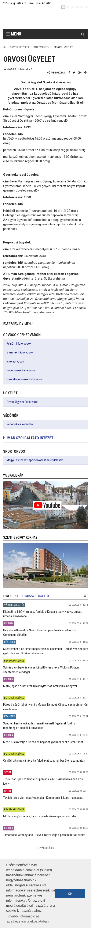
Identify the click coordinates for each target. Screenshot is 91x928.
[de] (77, 7)
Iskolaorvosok (15, 361)
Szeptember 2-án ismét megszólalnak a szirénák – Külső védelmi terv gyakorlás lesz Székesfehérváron (45, 651)
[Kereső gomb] (82, 34)
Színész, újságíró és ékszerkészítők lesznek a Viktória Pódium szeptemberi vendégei (41, 670)
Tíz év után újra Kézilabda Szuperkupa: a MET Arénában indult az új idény (43, 781)
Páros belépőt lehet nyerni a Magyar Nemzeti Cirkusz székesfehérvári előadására (45, 707)
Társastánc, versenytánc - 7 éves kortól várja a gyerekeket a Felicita (44, 835)
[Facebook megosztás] (69, 72)
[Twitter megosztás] (74, 72)
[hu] (63, 7)
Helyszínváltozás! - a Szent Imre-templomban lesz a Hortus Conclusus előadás (39, 632)
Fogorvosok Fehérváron (21, 370)
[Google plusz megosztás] (79, 72)
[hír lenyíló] (85, 596)
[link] (45, 505)
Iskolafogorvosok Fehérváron (25, 379)
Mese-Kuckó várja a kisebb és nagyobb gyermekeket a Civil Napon (43, 742)
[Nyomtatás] (85, 72)
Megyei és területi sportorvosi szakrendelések (35, 460)
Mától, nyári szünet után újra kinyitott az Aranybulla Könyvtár (40, 686)
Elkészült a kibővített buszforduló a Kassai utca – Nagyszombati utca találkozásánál (42, 614)
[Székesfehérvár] (42, 19)
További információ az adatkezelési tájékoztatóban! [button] (28, 918)
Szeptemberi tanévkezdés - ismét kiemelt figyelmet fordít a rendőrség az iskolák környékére (39, 725)
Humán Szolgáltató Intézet (28, 438)
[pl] (72, 7)
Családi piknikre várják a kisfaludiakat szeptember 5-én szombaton (44, 760)
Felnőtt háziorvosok (19, 343)
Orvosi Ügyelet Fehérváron (22, 402)
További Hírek (45, 847)
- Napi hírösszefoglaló (30, 596)
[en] (67, 7)
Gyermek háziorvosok (20, 352)
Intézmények (41, 47)
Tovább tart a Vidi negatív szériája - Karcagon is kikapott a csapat (43, 798)
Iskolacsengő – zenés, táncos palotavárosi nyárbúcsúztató (39, 816)
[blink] (86, 7)
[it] (81, 7)
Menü (15, 34)
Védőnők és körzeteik (20, 424)
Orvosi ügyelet (19, 47)
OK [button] (70, 893)
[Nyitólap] (4, 47)
